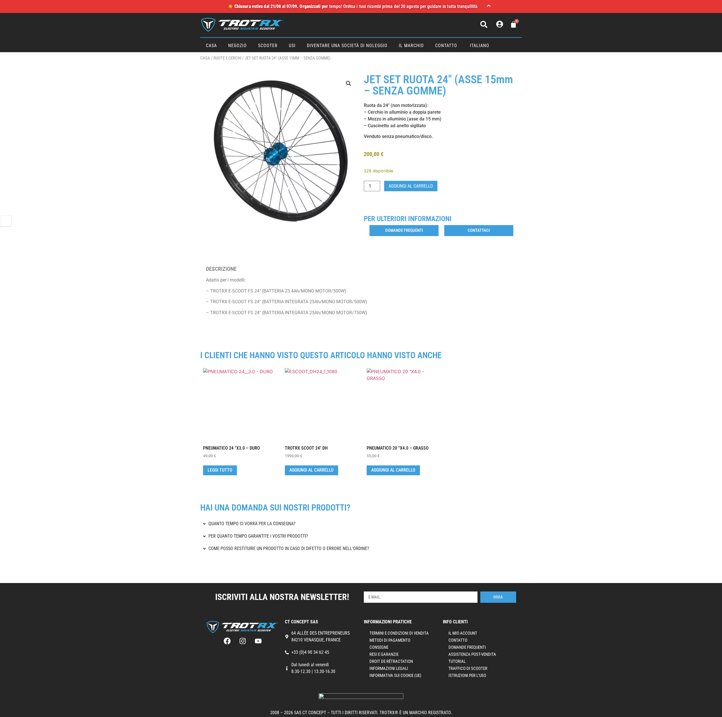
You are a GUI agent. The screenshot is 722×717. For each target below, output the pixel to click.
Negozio (237, 45)
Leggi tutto (220, 470)
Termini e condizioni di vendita (399, 633)
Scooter (268, 45)
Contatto (446, 45)
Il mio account (462, 633)
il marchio (411, 45)
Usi (292, 45)
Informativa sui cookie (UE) (395, 675)
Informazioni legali (388, 668)
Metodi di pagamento (389, 640)
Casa (211, 45)
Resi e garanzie (384, 654)
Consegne (378, 647)
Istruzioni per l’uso (467, 675)
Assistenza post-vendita (472, 654)
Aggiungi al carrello (411, 186)
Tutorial (457, 661)
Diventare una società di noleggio (347, 45)
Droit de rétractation (391, 661)
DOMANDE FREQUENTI (467, 647)
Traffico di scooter (467, 668)
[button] (488, 6)
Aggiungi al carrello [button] (311, 470)
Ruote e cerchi (227, 58)
